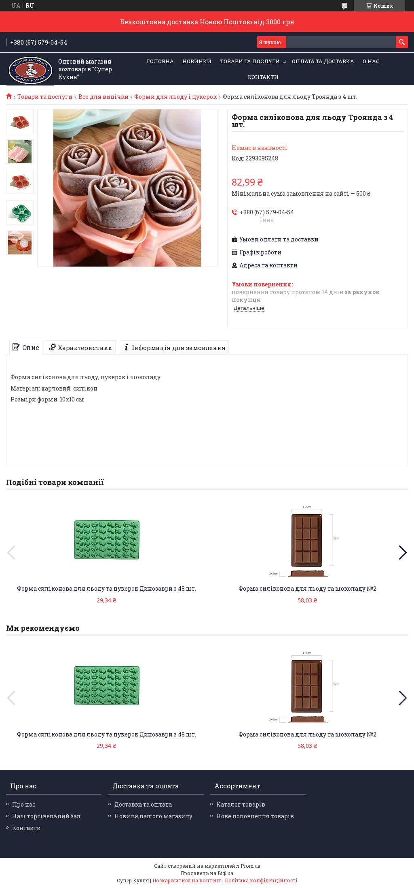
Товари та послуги (250, 61)
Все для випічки (103, 96)
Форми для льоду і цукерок (175, 96)
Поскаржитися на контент (186, 880)
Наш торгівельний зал (46, 816)
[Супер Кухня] (30, 69)
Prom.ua (250, 865)
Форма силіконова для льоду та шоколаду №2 (307, 588)
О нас (371, 61)
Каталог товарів (240, 804)
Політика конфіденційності (261, 880)
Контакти (263, 77)
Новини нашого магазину (153, 816)
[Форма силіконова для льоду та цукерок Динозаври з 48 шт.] (106, 540)
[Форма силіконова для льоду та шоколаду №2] (307, 540)
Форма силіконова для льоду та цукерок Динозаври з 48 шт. (106, 588)
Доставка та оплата (143, 804)
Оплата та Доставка (323, 61)
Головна (160, 61)
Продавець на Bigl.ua (207, 873)
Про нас (23, 804)
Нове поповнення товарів (255, 816)
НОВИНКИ (196, 61)
